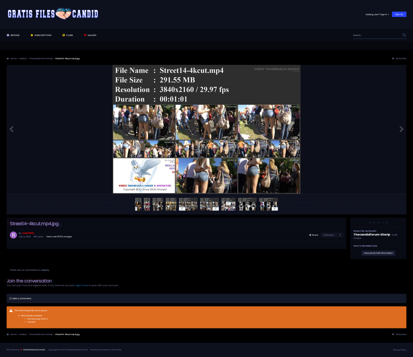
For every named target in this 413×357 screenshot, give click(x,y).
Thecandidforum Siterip (371, 234)
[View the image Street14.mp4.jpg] (209, 204)
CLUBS (69, 35)
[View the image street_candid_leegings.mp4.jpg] (268, 204)
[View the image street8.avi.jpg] (228, 204)
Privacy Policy (399, 349)
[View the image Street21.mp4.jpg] (171, 204)
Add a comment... (22, 298)
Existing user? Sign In (377, 14)
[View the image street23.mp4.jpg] (157, 204)
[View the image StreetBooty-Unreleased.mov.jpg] (138, 204)
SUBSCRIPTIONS (42, 35)
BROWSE (15, 35)
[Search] (404, 35)
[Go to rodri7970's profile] (13, 235)
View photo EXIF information (378, 253)
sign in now (82, 285)
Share (314, 234)
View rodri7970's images (59, 236)
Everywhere (392, 35)
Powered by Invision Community (105, 349)
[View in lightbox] (206, 129)
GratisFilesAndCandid (34, 349)
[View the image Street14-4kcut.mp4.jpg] (188, 204)
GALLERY (91, 35)
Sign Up (399, 14)
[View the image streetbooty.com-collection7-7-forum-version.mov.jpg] (147, 204)
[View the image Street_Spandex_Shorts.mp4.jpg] (247, 204)
